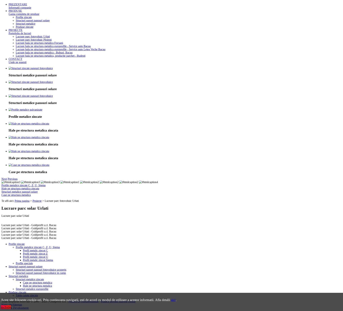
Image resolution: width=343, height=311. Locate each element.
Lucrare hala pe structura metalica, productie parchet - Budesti (50, 55)
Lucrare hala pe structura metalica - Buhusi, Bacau (44, 52)
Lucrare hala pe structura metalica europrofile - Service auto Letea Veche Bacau (60, 49)
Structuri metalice (25, 23)
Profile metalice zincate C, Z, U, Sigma (23, 185)
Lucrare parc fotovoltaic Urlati (33, 36)
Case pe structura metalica (16, 194)
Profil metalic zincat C (35, 250)
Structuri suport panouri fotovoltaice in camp (41, 272)
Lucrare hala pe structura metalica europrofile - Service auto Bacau (53, 46)
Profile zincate (24, 17)
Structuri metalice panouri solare (19, 191)
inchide (6, 307)
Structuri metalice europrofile (32, 288)
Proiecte (37, 200)
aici (173, 300)
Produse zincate (24, 26)
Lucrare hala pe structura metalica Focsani (39, 42)
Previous (13, 178)
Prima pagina (22, 200)
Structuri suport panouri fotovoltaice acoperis (41, 269)
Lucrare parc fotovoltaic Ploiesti (34, 39)
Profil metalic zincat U (35, 256)
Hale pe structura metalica (37, 285)
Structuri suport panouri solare (33, 20)
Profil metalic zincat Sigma (38, 260)
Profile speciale (24, 263)
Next (4, 178)
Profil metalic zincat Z (35, 253)
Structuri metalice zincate (30, 279)
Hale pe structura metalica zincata (20, 188)
